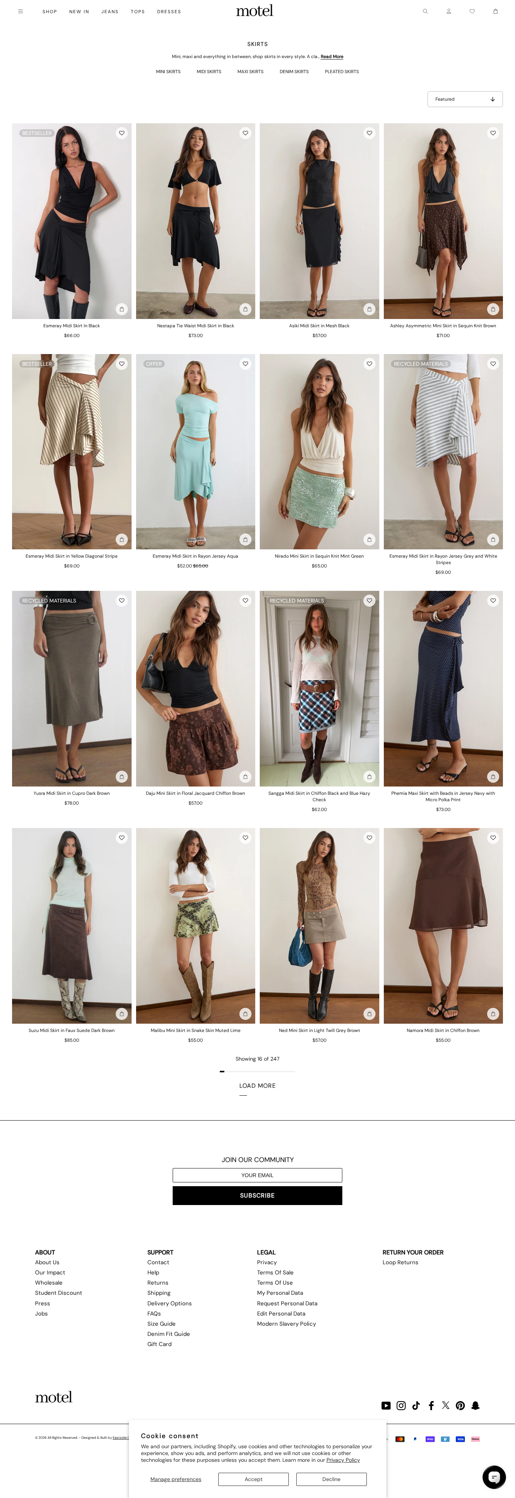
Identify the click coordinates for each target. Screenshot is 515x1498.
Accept (253, 1479)
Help (153, 1272)
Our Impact (50, 1272)
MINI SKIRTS (168, 72)
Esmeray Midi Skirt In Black (71, 326)
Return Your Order (413, 1252)
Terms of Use (275, 1282)
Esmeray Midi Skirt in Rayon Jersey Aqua (195, 556)
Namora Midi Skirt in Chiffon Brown (443, 1030)
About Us (47, 1262)
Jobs (41, 1313)
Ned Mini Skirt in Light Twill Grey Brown (319, 1030)
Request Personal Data (287, 1303)
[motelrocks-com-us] (255, 11)
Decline (331, 1479)
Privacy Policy (343, 1460)
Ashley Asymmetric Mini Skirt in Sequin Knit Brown (443, 326)
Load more (257, 1086)
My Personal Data (280, 1293)
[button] (122, 133)
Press (42, 1303)
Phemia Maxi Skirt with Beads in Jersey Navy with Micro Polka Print (443, 796)
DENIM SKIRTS (294, 72)
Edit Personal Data (281, 1313)
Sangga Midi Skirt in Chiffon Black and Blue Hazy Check (319, 796)
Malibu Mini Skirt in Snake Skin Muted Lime (196, 1030)
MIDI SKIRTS (209, 72)
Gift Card (159, 1344)
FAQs (154, 1313)
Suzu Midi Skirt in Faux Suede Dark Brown (72, 1030)
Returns (158, 1282)
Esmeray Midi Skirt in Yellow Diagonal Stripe (72, 556)
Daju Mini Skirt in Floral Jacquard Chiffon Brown (195, 793)
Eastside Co (122, 1437)
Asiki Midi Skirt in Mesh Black (319, 326)
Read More (332, 57)
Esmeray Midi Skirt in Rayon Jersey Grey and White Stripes (443, 559)
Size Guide (161, 1324)
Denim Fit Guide (168, 1334)
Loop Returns (400, 1262)
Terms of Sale (275, 1272)
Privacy (267, 1262)
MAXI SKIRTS (251, 72)
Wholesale (49, 1282)
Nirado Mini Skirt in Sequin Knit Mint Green (319, 556)
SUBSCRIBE (257, 1195)
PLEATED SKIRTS (342, 72)
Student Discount (58, 1293)
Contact (158, 1262)
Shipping (158, 1293)
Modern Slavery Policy (286, 1324)
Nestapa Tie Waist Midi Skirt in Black (195, 326)
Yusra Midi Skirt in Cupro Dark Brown (72, 793)
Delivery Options (169, 1303)
